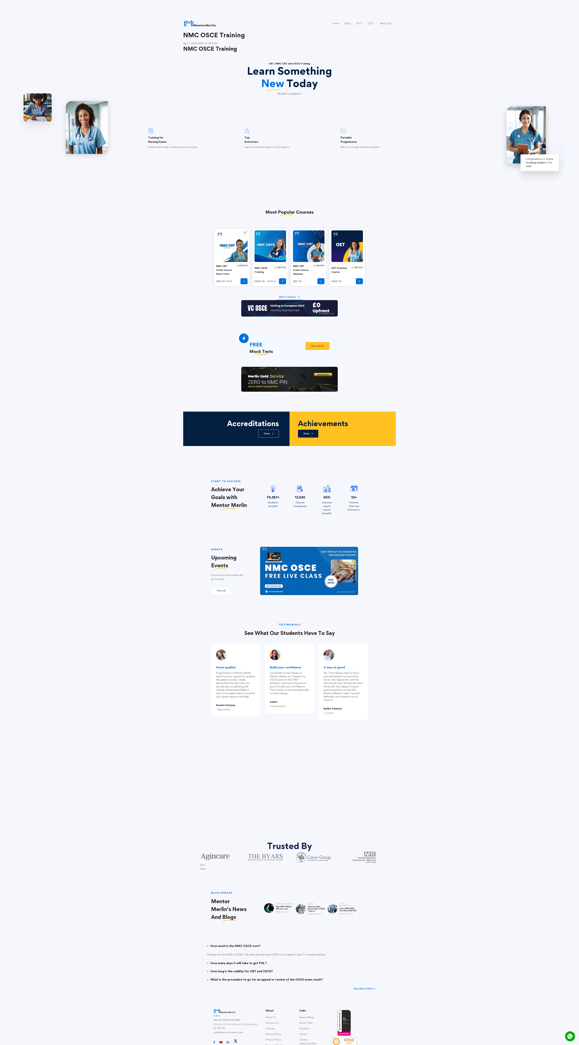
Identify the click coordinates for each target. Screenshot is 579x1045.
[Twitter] (235, 1041)
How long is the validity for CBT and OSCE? (241, 971)
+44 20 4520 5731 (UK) (226, 1020)
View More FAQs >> (364, 988)
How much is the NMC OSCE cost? (235, 946)
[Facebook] (214, 1042)
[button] (317, 346)
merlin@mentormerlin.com (228, 1032)
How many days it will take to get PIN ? (238, 963)
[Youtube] (221, 1042)
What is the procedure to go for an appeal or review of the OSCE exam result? (266, 979)
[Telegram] (242, 1042)
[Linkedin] (228, 1042)
